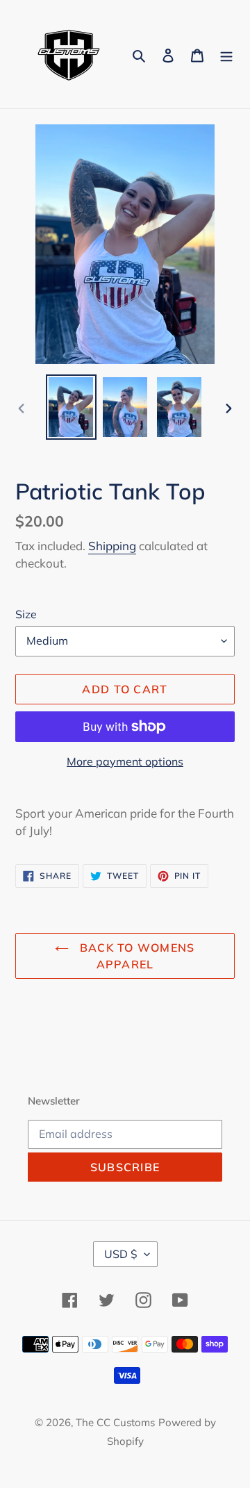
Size (26, 614)
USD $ (121, 1254)
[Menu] (226, 54)
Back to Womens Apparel (135, 956)
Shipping (112, 545)
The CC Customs (115, 1422)
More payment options (125, 761)
